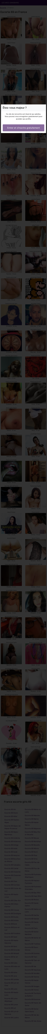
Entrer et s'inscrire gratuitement (23, 128)
